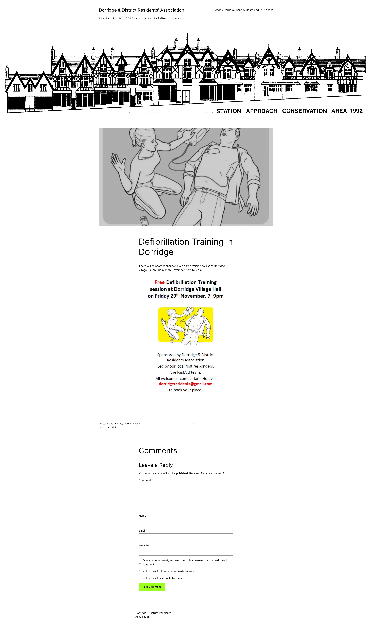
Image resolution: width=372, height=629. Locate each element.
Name (143, 515)
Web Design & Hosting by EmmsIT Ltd (211, 613)
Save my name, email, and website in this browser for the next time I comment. (184, 562)
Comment (146, 480)
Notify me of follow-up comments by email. (169, 571)
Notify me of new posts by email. (162, 578)
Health (136, 423)
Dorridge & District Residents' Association (141, 10)
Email (143, 530)
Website (144, 545)
